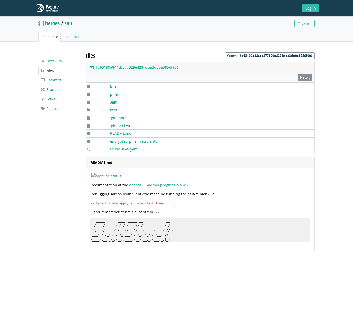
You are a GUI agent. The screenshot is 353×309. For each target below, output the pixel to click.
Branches (54, 89)
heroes (52, 23)
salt (113, 102)
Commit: (270, 55)
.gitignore (118, 117)
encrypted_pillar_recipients (133, 141)
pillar (114, 94)
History (305, 77)
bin (113, 86)
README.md (121, 133)
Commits (53, 79)
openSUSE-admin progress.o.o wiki (159, 185)
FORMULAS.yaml (124, 149)
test (113, 109)
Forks (50, 99)
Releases (53, 108)
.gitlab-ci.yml (121, 125)
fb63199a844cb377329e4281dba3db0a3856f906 (136, 67)
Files (49, 70)
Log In (310, 8)
